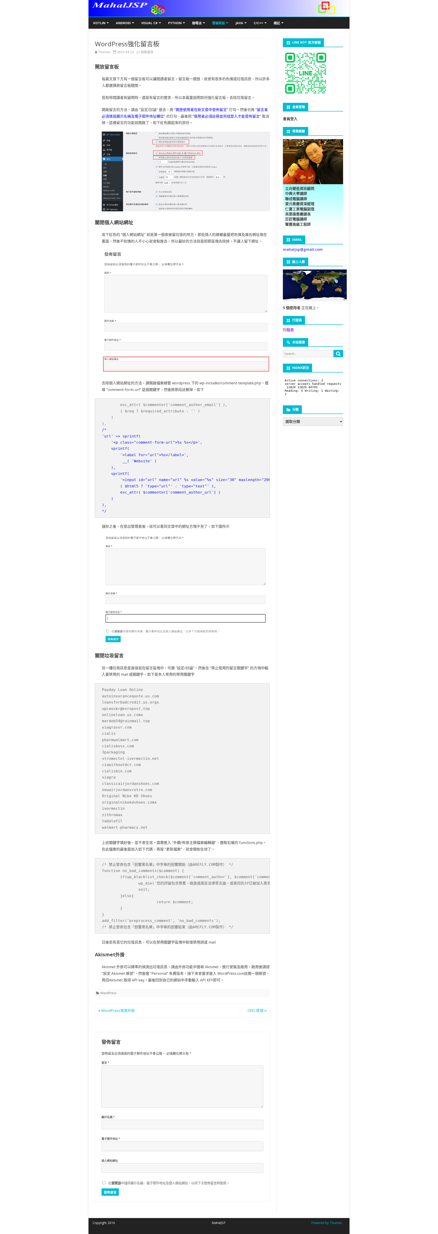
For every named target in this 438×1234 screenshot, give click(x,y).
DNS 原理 (256, 1010)
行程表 (288, 329)
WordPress (108, 993)
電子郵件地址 (111, 1139)
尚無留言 (147, 52)
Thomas (104, 52)
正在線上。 (301, 307)
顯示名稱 (108, 1117)
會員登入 (290, 118)
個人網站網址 (110, 1161)
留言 (105, 1063)
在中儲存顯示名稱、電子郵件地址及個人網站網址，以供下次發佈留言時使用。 (168, 1183)
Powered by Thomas (326, 1223)
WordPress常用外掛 (117, 1010)
